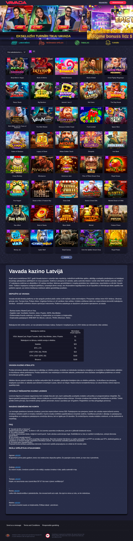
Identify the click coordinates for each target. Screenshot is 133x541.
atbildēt (17, 455)
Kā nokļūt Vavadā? (18, 432)
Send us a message (14, 525)
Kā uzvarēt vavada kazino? (21, 437)
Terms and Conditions (32, 525)
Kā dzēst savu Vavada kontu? (22, 442)
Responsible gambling (50, 525)
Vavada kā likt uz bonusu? (20, 429)
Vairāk (66, 257)
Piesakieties (103, 2)
